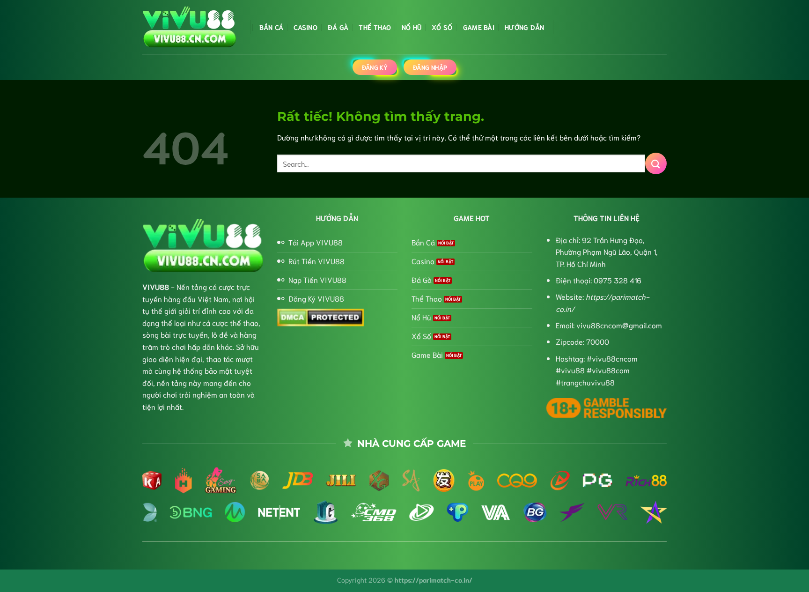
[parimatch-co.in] (189, 27)
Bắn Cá (271, 26)
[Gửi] (656, 163)
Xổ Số (442, 26)
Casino (305, 26)
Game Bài (478, 26)
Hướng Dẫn (524, 26)
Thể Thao (375, 26)
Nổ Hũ (411, 26)
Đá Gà (338, 26)
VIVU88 (155, 286)
